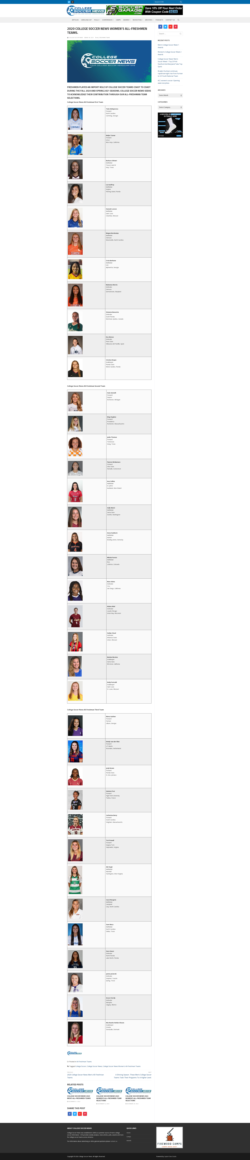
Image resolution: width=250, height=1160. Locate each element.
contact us (114, 1141)
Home (128, 1133)
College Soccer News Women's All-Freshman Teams (122, 1066)
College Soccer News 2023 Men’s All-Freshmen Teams (79, 1097)
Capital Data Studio (170, 1156)
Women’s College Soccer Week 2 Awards (169, 53)
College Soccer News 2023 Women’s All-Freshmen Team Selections (108, 1098)
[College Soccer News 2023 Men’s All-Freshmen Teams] (80, 1090)
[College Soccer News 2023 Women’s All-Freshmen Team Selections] (109, 1090)
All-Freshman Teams (103, 37)
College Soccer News (75, 37)
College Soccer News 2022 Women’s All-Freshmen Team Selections (138, 1098)
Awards (129, 1140)
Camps (129, 1137)
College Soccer (80, 1066)
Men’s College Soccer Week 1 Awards (168, 46)
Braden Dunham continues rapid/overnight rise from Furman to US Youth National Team (170, 73)
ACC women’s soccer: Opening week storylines (169, 81)
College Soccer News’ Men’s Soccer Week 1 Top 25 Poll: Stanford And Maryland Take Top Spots (170, 63)
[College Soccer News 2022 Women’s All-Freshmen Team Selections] (138, 1090)
